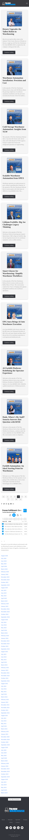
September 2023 (5, 649)
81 (16, 499)
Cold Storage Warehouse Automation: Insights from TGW (14, 129)
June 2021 (4, 721)
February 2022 (5, 699)
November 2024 (5, 611)
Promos (25, 819)
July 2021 (3, 718)
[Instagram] (6, 503)
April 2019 (4, 790)
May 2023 (3, 659)
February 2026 (5, 571)
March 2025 (4, 601)
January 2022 (4, 702)
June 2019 (4, 784)
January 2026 (4, 574)
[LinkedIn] (8, 503)
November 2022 (5, 675)
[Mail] (13, 503)
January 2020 (4, 766)
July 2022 (3, 686)
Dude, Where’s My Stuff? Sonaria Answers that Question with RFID (14, 419)
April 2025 (4, 598)
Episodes (18, 819)
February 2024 (5, 635)
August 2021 (4, 715)
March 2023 (4, 665)
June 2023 (4, 657)
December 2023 (5, 641)
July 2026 (3, 558)
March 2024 (4, 633)
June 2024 (4, 625)
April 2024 (4, 630)
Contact (18, 822)
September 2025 (5, 585)
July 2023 (3, 654)
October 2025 (4, 582)
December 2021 (5, 705)
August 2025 (4, 587)
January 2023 (4, 670)
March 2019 (4, 792)
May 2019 (3, 787)
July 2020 (3, 750)
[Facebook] (1, 503)
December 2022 (5, 673)
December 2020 (5, 737)
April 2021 (4, 726)
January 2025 (4, 606)
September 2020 (5, 745)
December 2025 (5, 577)
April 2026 (4, 566)
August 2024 (4, 619)
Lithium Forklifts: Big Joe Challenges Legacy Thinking (14, 224)
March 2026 (4, 569)
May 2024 (3, 627)
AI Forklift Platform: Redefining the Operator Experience (13, 370)
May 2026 (3, 563)
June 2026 (4, 561)
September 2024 (5, 617)
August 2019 (4, 779)
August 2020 (4, 747)
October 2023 (4, 646)
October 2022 (4, 678)
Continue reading (9, 52)
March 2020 (4, 761)
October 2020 (4, 742)
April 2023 (4, 662)
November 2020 (5, 739)
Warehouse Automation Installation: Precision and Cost (14, 80)
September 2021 (5, 713)
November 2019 (5, 771)
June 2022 (4, 689)
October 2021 (4, 710)
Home (3, 819)
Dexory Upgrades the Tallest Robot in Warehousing (12, 31)
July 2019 (3, 782)
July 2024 (3, 622)
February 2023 (5, 667)
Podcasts (10, 819)
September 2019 (5, 777)
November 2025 (5, 579)
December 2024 (5, 609)
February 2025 (5, 603)
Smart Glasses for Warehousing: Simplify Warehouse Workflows (13, 273)
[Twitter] (4, 503)
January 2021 (4, 734)
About (11, 822)
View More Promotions (14, 799)
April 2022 (4, 694)
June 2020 (4, 753)
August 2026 (4, 555)
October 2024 (4, 614)
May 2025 (3, 595)
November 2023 (5, 643)
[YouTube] (11, 503)
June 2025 (4, 593)
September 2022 (5, 681)
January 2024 (4, 638)
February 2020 (5, 763)
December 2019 (5, 768)
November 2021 (5, 707)
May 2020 (3, 755)
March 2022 (4, 697)
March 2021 (4, 729)
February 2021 (5, 731)
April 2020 (4, 758)
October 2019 (4, 774)
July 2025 (3, 590)
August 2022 (4, 683)
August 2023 (4, 651)
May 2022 (3, 691)
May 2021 (3, 723)
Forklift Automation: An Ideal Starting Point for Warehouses (13, 468)
